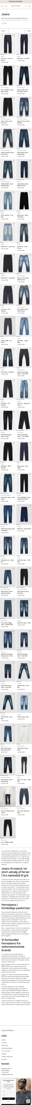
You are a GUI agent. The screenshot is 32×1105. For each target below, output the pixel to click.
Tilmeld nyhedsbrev (7, 1056)
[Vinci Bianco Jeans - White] (24, 733)
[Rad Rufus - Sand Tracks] (24, 232)
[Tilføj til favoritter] (13, 36)
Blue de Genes (4, 87)
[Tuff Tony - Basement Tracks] (24, 388)
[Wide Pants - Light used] (8, 232)
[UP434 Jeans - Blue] (24, 702)
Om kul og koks (5, 1051)
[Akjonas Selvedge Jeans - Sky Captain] (24, 420)
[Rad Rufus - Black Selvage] (8, 451)
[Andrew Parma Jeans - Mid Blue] (24, 106)
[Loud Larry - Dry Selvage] (8, 294)
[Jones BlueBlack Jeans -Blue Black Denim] (24, 483)
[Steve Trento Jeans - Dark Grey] (8, 106)
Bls (18, 464)
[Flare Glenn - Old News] (8, 357)
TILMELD (8, 1098)
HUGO (19, 777)
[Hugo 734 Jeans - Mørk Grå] (24, 765)
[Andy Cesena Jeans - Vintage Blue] (8, 765)
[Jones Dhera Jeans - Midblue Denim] (24, 169)
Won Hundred (4, 808)
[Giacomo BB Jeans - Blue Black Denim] (24, 75)
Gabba (19, 181)
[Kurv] (29, 6)
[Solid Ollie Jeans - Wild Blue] (24, 545)
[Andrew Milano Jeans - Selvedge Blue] (8, 169)
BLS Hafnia (4, 620)
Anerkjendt (20, 432)
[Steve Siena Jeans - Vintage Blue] (24, 138)
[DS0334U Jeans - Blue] (24, 608)
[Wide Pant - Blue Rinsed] (24, 514)
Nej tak (8, 1101)
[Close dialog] (30, 1079)
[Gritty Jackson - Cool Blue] (8, 200)
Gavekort (4, 1059)
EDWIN (19, 213)
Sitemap (3, 1054)
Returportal (4, 1045)
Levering (3, 1042)
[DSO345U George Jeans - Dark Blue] (8, 671)
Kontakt (3, 1040)
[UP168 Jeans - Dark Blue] (24, 671)
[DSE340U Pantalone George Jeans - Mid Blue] (8, 639)
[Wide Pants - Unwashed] (8, 263)
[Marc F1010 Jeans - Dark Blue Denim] (8, 733)
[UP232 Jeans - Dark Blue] (8, 702)
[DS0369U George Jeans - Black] (8, 420)
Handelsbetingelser (7, 1048)
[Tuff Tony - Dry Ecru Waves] (8, 44)
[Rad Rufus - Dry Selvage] (8, 388)
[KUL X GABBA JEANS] (8, 827)
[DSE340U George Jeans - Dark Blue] (24, 639)
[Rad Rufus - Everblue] (24, 44)
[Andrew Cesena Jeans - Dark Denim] (8, 138)
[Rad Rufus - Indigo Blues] (24, 326)
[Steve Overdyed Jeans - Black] (8, 796)
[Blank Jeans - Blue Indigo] (24, 451)
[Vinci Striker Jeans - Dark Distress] (24, 294)
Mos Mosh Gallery (5, 119)
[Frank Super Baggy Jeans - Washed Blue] (8, 608)
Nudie (2, 56)
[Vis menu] (2, 6)
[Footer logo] (8, 1030)
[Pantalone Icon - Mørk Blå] (8, 545)
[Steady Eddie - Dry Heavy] (8, 326)
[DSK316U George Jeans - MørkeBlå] (8, 514)
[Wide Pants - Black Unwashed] (24, 200)
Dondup (3, 432)
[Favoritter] (26, 6)
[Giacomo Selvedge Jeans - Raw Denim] (24, 357)
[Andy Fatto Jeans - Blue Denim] (8, 483)
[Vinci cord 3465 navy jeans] (24, 796)
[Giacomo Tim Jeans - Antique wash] (24, 263)
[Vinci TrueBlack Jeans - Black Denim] (8, 75)
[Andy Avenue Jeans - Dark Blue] (24, 576)
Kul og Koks (4, 840)
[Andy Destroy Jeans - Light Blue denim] (8, 576)
